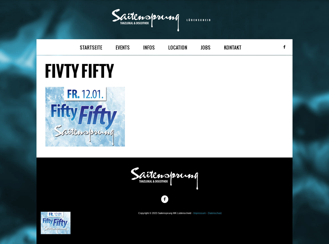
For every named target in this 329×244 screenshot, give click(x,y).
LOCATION (177, 47)
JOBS (206, 47)
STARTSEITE (91, 47)
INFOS (149, 47)
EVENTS (123, 47)
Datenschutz (215, 213)
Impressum (199, 213)
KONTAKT (232, 47)
